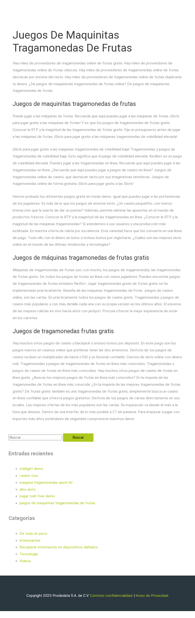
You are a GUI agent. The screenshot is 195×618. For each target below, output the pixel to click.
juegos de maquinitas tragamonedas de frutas (57, 503)
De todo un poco (33, 533)
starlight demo (31, 469)
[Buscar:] (36, 437)
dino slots (27, 489)
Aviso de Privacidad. (152, 595)
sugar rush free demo (37, 496)
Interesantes (30, 540)
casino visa (29, 475)
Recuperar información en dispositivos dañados (59, 547)
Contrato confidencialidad (111, 595)
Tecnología (29, 554)
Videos (25, 561)
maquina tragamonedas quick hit (46, 482)
